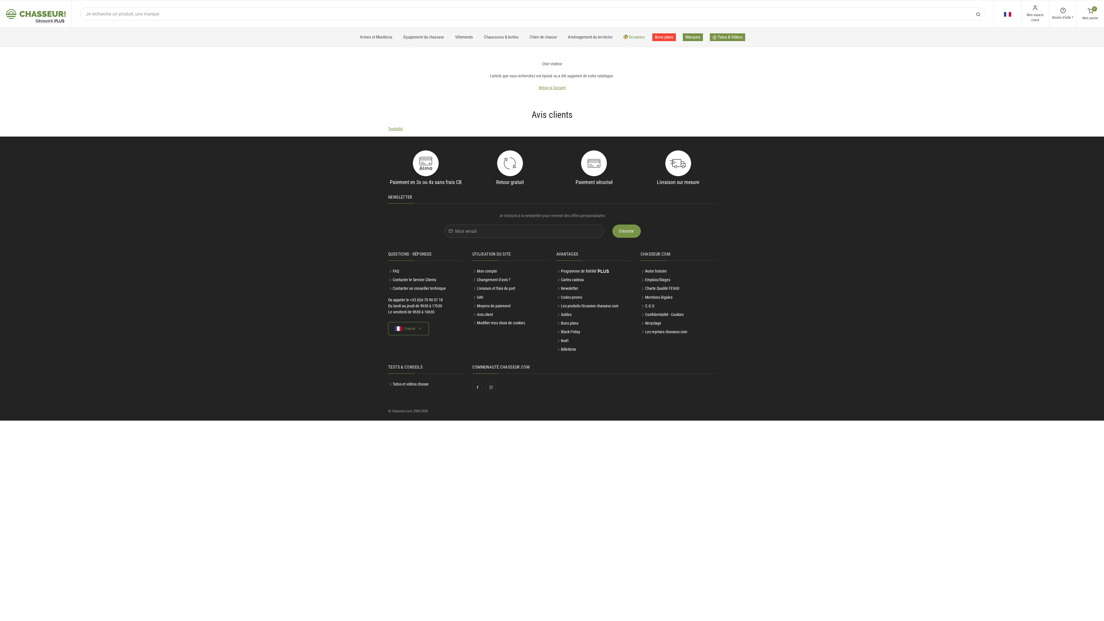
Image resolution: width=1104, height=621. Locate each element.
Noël (564, 340)
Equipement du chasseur (423, 37)
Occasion (636, 37)
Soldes (566, 314)
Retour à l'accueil (552, 87)
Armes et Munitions (376, 37)
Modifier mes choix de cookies (501, 323)
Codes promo (571, 297)
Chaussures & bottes (501, 37)
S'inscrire (626, 231)
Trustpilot (395, 128)
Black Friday (570, 331)
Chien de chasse (543, 37)
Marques (692, 37)
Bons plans (664, 37)
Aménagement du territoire (590, 37)
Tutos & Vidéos (730, 37)
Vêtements (464, 37)
